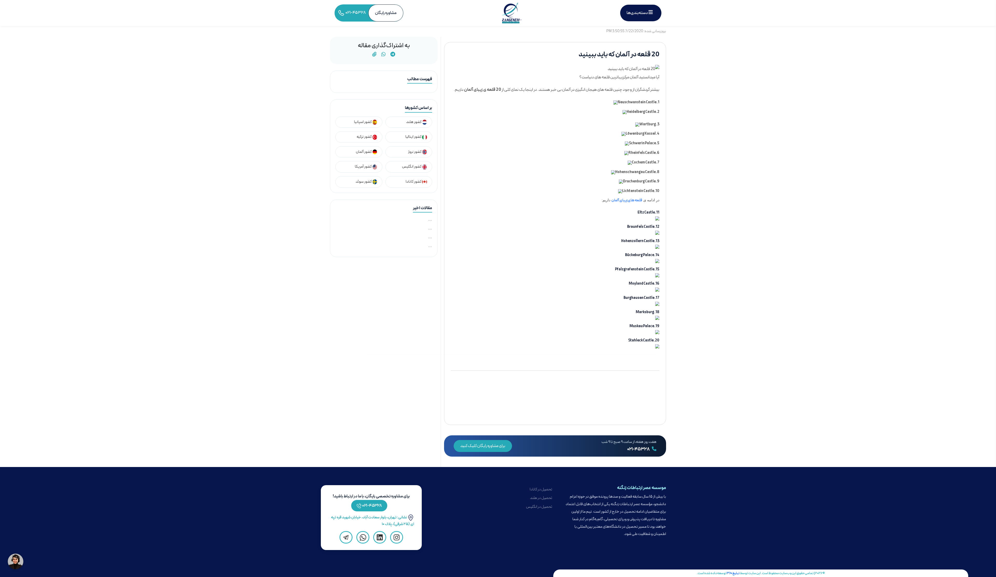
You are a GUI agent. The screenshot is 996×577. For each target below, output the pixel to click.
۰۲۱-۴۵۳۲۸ (638, 449)
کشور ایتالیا (413, 137)
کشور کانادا (414, 181)
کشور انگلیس (412, 166)
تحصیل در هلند (541, 498)
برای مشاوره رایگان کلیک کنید (482, 446)
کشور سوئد (364, 181)
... (430, 219)
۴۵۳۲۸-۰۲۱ (372, 506)
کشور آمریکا (363, 166)
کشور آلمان (364, 152)
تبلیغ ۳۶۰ (733, 573)
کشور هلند (414, 122)
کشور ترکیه (364, 137)
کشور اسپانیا (363, 122)
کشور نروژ (415, 152)
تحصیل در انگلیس (539, 507)
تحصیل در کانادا (541, 489)
